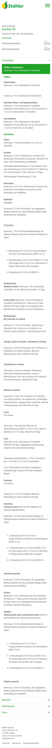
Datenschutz (16, 743)
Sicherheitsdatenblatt (10, 49)
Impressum (6, 743)
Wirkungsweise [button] (8, 706)
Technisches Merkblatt (11, 43)
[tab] (26, 61)
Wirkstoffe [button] (6, 700)
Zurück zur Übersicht (8, 26)
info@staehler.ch (8, 738)
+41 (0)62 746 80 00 (15, 736)
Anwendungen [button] (8, 60)
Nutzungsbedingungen (31, 743)
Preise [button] (4, 712)
